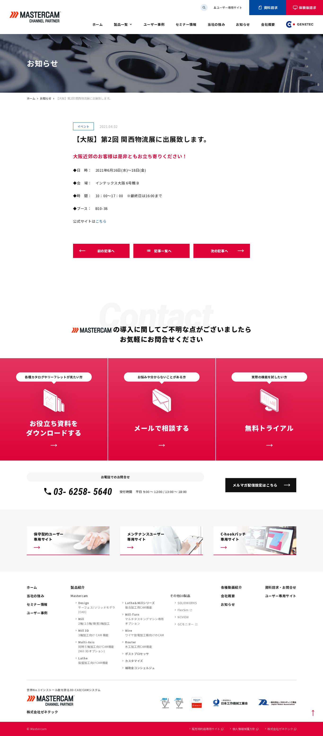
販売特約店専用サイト (206, 729)
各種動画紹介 (231, 587)
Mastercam (79, 595)
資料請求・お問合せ (280, 587)
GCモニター (186, 624)
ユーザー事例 (154, 24)
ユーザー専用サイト (227, 7)
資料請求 (271, 7)
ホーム (97, 24)
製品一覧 (121, 24)
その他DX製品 (180, 595)
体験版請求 (307, 7)
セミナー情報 (186, 24)
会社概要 (268, 24)
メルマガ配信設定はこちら (255, 485)
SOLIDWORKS (187, 603)
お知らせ (243, 24)
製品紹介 (78, 587)
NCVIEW (183, 617)
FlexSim (183, 610)
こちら (101, 221)
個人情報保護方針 (243, 729)
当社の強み (216, 24)
